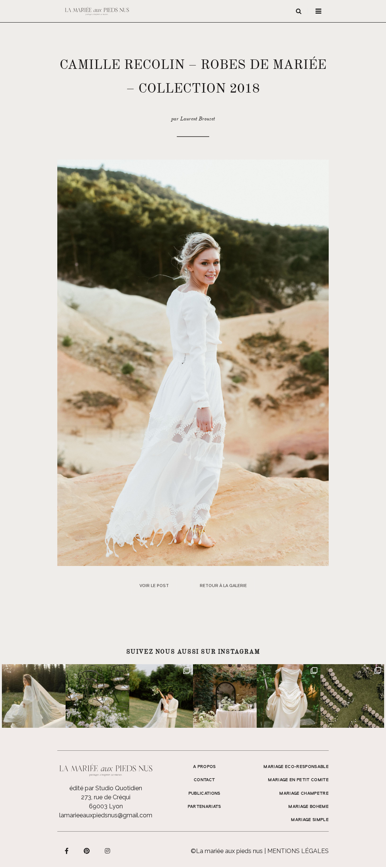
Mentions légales (298, 851)
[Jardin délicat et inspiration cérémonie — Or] (352, 696)
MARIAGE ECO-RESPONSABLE (296, 767)
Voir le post (154, 585)
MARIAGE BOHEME (308, 806)
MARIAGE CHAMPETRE (304, 793)
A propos (204, 767)
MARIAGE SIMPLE (310, 820)
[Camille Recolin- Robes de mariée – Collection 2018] (193, 362)
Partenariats (204, 806)
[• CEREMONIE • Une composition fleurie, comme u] (97, 696)
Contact (204, 780)
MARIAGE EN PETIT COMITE (298, 780)
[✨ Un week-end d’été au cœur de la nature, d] (161, 696)
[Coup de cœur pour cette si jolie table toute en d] (225, 696)
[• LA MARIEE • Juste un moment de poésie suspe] (34, 696)
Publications (204, 793)
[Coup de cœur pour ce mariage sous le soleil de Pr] (288, 696)
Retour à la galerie (223, 585)
